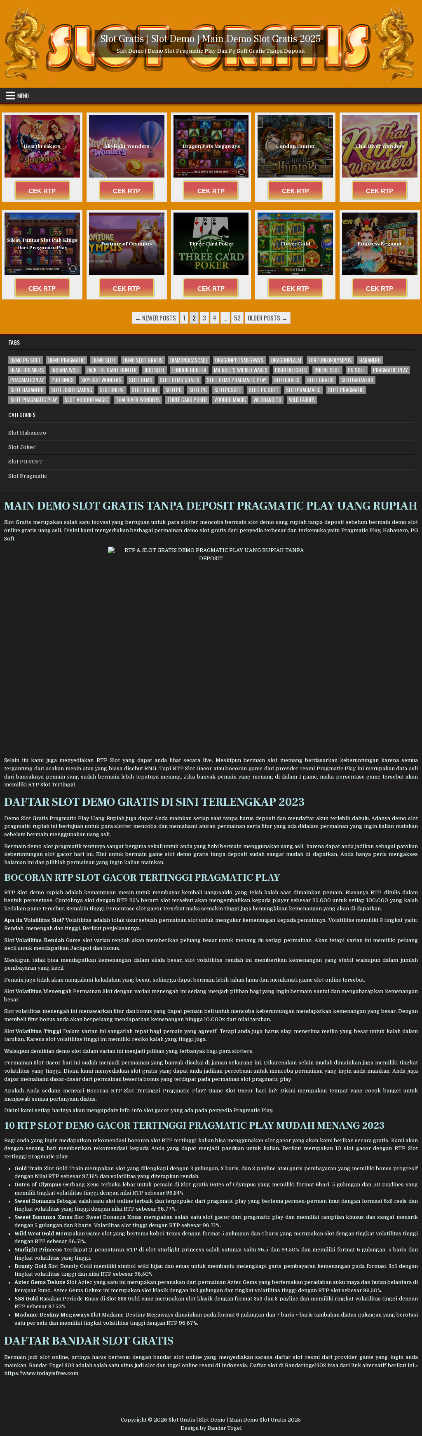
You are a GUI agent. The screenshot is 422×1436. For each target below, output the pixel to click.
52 (237, 317)
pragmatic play (390, 370)
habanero (370, 360)
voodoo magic (230, 400)
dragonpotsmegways (239, 360)
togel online (182, 1365)
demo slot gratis (143, 360)
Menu (23, 95)
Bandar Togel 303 (51, 1365)
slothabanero (357, 380)
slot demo (140, 380)
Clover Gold (295, 244)
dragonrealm (286, 360)
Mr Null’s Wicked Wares (240, 370)
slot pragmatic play (33, 400)
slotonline (112, 390)
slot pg (198, 390)
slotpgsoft (227, 390)
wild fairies (302, 400)
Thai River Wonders (379, 146)
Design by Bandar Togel (211, 1428)
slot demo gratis (179, 380)
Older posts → (268, 317)
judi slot (154, 370)
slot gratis (320, 380)
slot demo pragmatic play (237, 380)
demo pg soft (25, 360)
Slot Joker (22, 447)
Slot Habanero (27, 433)
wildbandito (267, 400)
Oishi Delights (291, 370)
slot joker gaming (71, 390)
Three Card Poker (211, 244)
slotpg (173, 390)
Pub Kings (63, 380)
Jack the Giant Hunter (112, 370)
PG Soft (357, 370)
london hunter (189, 370)
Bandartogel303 (305, 1365)
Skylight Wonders (126, 146)
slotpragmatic (303, 390)
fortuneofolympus (330, 360)
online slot (327, 370)
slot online (145, 390)
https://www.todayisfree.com (41, 1373)
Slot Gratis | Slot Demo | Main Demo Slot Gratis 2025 (211, 39)
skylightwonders (101, 380)
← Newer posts (155, 317)
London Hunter (295, 146)
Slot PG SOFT (25, 461)
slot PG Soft (264, 390)
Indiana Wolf (66, 370)
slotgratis (287, 380)
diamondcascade (189, 360)
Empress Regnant (380, 244)
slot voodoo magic (86, 400)
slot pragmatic (346, 390)
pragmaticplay (27, 380)
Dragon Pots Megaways (211, 146)
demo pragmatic (66, 360)
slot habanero (27, 390)
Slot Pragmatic (27, 476)
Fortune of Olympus (126, 244)
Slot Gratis (17, 522)
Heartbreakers (42, 146)
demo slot (104, 360)
